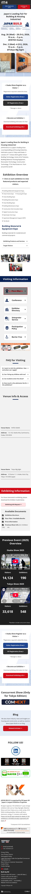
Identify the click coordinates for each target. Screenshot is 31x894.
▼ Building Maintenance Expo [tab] (10, 206)
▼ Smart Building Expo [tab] (8, 203)
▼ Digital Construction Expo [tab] (10, 212)
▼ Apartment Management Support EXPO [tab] (14, 218)
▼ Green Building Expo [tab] (8, 197)
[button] (9, 7)
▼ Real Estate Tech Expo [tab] (9, 215)
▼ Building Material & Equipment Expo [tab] (13, 191)
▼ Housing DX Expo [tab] (21, 194)
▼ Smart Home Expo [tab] (8, 194)
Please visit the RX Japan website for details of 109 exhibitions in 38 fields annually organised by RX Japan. (15, 818)
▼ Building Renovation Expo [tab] (10, 200)
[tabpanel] (15, 238)
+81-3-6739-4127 (8, 848)
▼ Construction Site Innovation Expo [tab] (12, 209)
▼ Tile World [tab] (5, 221)
